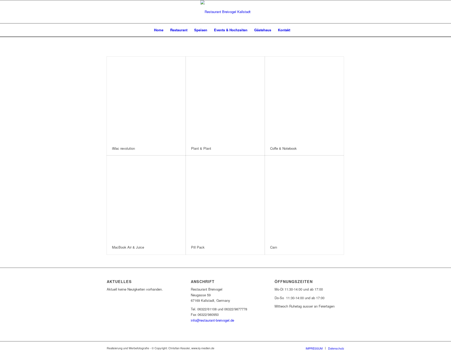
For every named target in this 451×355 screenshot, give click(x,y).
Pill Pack (198, 247)
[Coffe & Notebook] (304, 99)
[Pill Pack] (225, 197)
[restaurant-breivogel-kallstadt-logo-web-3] (225, 11)
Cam (273, 247)
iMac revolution (123, 148)
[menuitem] (159, 30)
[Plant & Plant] (225, 99)
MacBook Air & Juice (128, 247)
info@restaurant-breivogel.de (212, 320)
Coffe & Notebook (283, 148)
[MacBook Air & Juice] (146, 197)
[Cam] (304, 197)
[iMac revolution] (146, 99)
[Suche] (297, 30)
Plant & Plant (201, 148)
